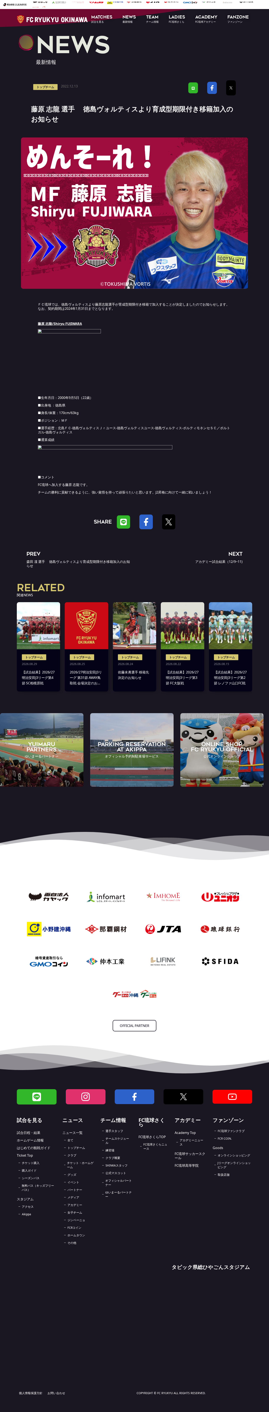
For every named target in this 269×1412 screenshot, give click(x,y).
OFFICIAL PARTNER (134, 1025)
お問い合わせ (56, 1393)
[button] (102, 19)
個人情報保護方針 (30, 1393)
